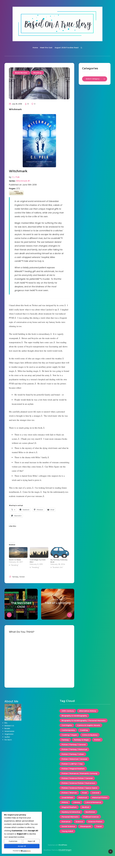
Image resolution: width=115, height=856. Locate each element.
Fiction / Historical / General (74, 759)
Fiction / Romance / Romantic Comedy (79, 773)
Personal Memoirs (70, 817)
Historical (83, 797)
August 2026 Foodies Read (66, 48)
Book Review (21, 73)
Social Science (68, 826)
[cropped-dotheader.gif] (57, 24)
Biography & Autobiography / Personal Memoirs (83, 720)
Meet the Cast (46, 48)
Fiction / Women (69, 793)
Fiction (97, 740)
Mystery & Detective (71, 812)
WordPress (63, 845)
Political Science (91, 817)
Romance (66, 822)
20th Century (68, 711)
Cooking (84, 730)
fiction (22, 577)
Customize (13, 841)
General (95, 793)
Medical (85, 807)
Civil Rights (67, 725)
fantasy (15, 577)
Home (35, 48)
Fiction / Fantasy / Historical (74, 749)
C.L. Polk (16, 177)
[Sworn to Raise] (18, 552)
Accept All (22, 846)
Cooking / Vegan (69, 735)
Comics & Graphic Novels (88, 725)
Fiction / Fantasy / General (74, 744)
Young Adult (67, 831)
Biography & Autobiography (74, 716)
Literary (76, 802)
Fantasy (65, 740)
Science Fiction (95, 822)
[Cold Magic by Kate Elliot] (39, 552)
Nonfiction (90, 812)
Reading (37, 73)
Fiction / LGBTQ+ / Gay (72, 764)
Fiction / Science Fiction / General (77, 778)
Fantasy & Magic (81, 740)
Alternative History (87, 711)
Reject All (31, 841)
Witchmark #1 (23, 181)
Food (84, 793)
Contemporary (68, 730)
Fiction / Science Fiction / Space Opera (79, 788)
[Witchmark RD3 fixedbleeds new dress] (39, 140)
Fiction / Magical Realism (73, 769)
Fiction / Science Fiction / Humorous (78, 783)
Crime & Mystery (89, 735)
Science (79, 822)
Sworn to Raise (15, 560)
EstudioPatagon (65, 850)
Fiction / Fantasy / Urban (73, 754)
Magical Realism (69, 807)
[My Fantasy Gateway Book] (60, 552)
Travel (99, 826)
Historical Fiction (99, 797)
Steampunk (85, 826)
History (65, 802)
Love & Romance (93, 802)
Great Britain (67, 797)
